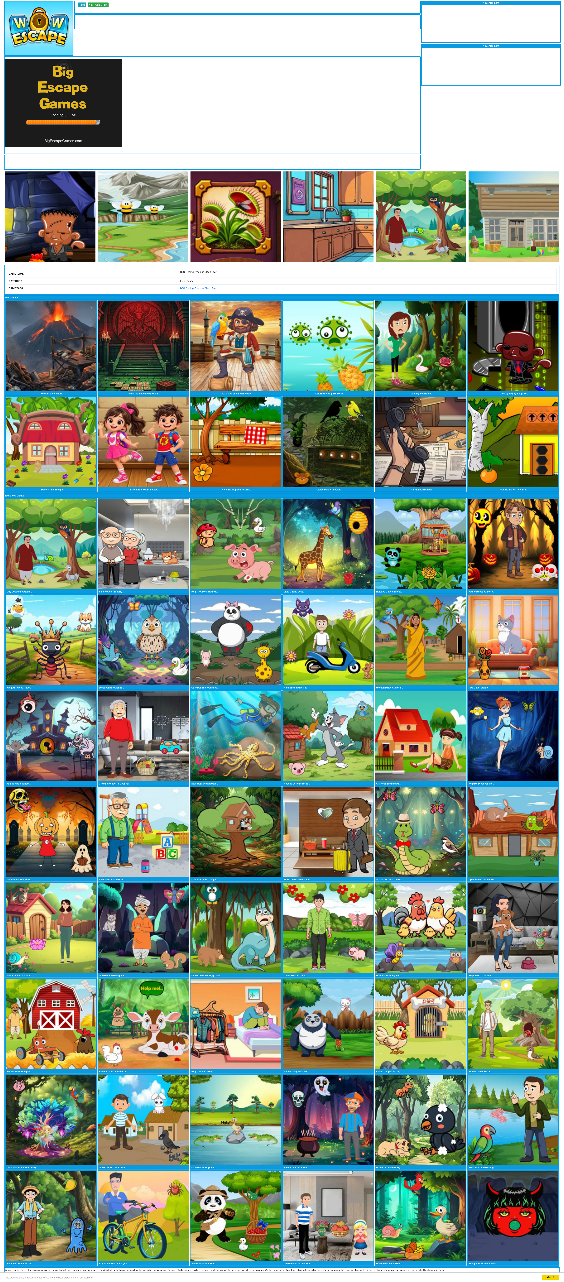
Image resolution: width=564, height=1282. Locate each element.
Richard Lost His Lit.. (480, 1071)
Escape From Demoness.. (483, 1263)
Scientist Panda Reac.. (203, 1263)
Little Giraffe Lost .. (294, 591)
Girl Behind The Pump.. (19, 879)
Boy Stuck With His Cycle (113, 1263)
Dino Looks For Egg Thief (205, 975)
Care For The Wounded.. (205, 687)
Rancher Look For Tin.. (19, 1263)
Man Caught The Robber (112, 1167)
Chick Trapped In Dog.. (389, 1071)
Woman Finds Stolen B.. (389, 687)
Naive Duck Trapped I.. (203, 1167)
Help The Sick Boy (201, 1071)
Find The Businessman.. (297, 879)
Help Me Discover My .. (481, 783)
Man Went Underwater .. (204, 783)
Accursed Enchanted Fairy (21, 1167)
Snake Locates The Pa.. (389, 879)
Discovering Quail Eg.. (111, 687)
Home (82, 5)
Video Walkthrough (98, 5)
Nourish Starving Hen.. (388, 975)
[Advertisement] (128, 21)
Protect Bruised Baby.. (388, 1167)
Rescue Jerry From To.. (297, 783)
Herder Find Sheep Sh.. (19, 1071)
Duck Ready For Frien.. (389, 1263)
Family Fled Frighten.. (19, 783)
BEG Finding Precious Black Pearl (198, 288)
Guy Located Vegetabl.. (19, 591)
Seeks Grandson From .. (112, 879)
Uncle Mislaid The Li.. (295, 975)
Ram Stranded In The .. (296, 687)
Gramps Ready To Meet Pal (114, 783)
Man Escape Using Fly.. (112, 975)
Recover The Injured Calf (113, 1071)
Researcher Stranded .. (296, 1167)
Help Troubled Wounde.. (204, 591)
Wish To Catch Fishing (481, 1167)
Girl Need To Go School (297, 1263)
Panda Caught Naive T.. (297, 1071)
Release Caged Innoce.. (389, 591)
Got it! (550, 1277)
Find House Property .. (111, 591)
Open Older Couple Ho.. (482, 879)
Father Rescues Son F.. (481, 591)
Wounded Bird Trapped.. (205, 879)
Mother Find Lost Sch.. (19, 975)
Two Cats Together (479, 687)
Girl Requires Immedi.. (388, 783)
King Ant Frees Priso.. (19, 687)
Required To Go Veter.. (481, 975)
